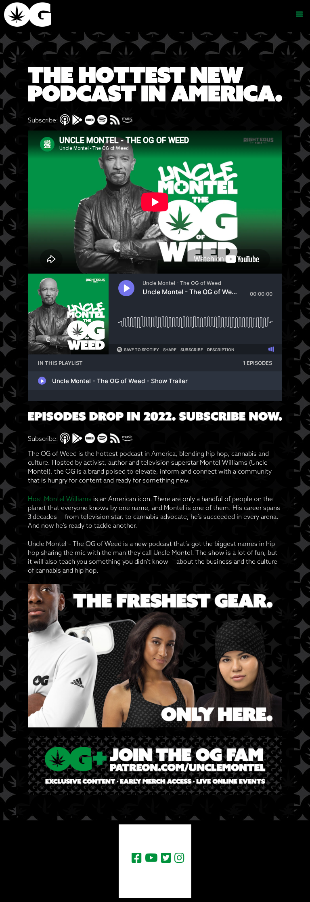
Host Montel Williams (60, 499)
